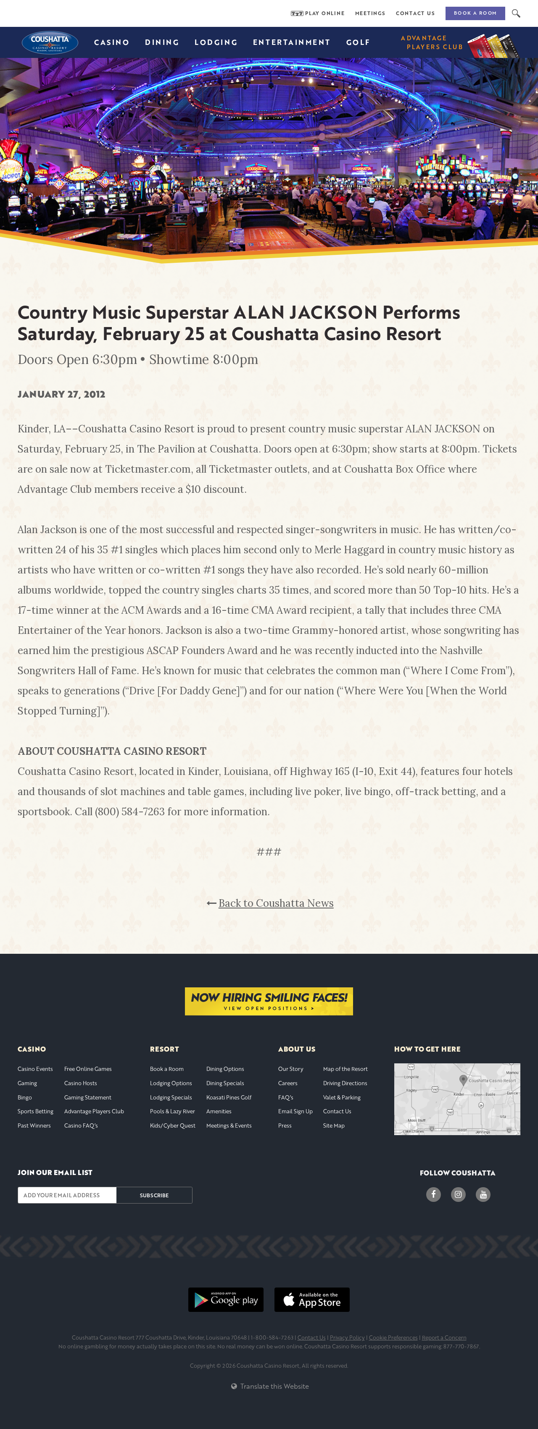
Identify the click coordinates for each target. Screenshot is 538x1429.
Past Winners (34, 1125)
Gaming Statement (87, 1097)
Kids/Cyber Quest (172, 1125)
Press (285, 1125)
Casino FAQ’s (81, 1125)
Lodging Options (171, 1083)
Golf (358, 42)
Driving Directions (345, 1083)
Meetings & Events (229, 1125)
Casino (111, 42)
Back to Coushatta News (276, 903)
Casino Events (35, 1069)
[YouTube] (483, 1194)
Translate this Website (274, 1386)
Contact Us (415, 13)
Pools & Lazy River (172, 1111)
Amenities (219, 1111)
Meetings (370, 13)
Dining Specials (225, 1083)
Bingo (25, 1097)
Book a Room (475, 13)
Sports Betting (35, 1111)
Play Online (325, 13)
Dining (162, 42)
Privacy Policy (347, 1337)
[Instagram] (458, 1194)
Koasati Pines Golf (228, 1097)
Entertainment (292, 42)
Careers (288, 1083)
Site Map (334, 1125)
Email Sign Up (295, 1111)
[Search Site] (516, 13)
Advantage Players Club (94, 1111)
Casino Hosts (80, 1083)
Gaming (27, 1083)
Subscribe (154, 1195)
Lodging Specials (171, 1097)
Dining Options (225, 1069)
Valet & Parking (342, 1097)
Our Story (290, 1069)
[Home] (49, 42)
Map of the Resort (345, 1069)
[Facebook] (433, 1194)
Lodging (216, 42)
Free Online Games (88, 1069)
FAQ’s (285, 1097)
